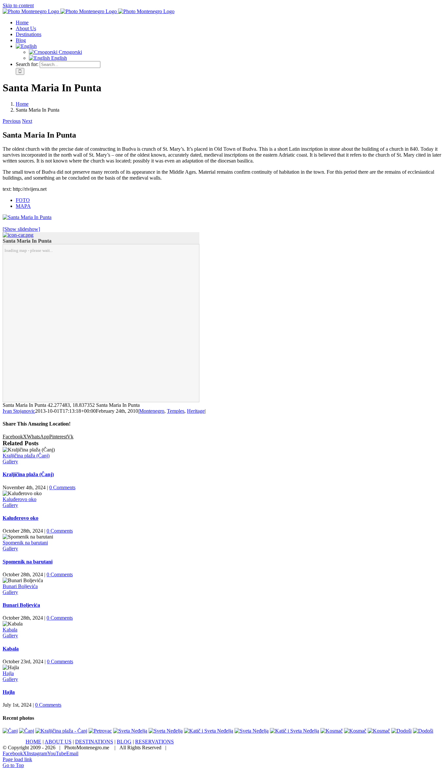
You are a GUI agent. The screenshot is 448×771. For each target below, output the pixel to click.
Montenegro (151, 411)
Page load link (17, 759)
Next (27, 121)
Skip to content (18, 5)
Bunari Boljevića (20, 586)
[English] (26, 46)
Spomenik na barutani (25, 542)
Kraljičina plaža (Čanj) (26, 455)
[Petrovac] (100, 731)
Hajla (8, 673)
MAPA (23, 206)
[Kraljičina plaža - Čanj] (61, 731)
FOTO (23, 200)
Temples (175, 411)
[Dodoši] (401, 731)
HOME (33, 741)
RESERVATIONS (154, 741)
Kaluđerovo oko (19, 499)
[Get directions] (18, 235)
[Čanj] (10, 731)
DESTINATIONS (94, 741)
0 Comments (62, 487)
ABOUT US (58, 741)
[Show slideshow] (21, 229)
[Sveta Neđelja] (130, 731)
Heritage (196, 411)
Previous (12, 121)
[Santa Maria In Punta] (27, 217)
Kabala (10, 629)
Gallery (10, 461)
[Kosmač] (331, 731)
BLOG (124, 741)
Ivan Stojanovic (19, 411)
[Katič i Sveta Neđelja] (208, 731)
